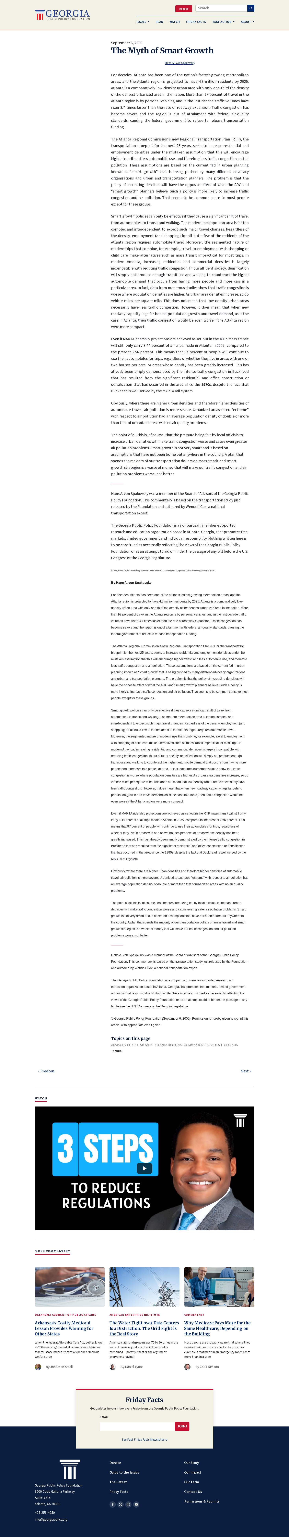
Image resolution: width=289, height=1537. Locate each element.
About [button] (246, 22)
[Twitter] (120, 1504)
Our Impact (192, 1472)
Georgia (231, 1045)
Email (104, 1417)
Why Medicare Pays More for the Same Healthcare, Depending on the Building (217, 1328)
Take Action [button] (222, 22)
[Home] (62, 15)
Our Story (191, 1462)
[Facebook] (113, 1504)
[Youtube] (136, 1504)
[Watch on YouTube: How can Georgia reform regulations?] (144, 1168)
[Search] (250, 8)
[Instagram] (128, 1504)
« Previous (46, 1071)
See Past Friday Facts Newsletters (144, 1440)
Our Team (191, 1482)
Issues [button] (141, 22)
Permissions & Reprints (202, 1501)
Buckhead (213, 1045)
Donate (115, 1462)
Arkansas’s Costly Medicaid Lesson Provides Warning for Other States (64, 1328)
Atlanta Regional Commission (179, 1045)
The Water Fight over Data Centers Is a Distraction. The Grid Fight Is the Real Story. (144, 1328)
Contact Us (193, 1491)
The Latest (118, 1482)
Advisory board (124, 1045)
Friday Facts (119, 1491)
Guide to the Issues (124, 1472)
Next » (246, 1071)
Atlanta (146, 1045)
